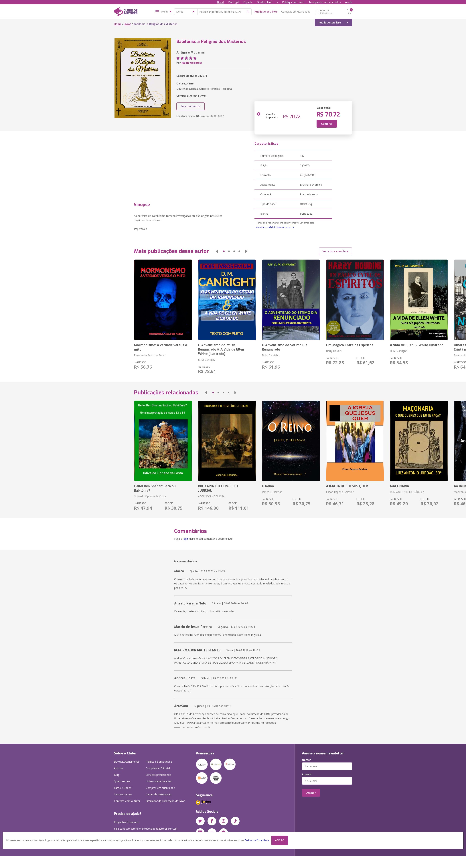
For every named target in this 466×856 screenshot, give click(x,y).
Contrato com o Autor (127, 801)
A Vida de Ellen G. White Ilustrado (416, 345)
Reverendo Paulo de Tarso (149, 355)
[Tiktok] (235, 821)
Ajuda (348, 2)
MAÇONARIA (399, 486)
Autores (118, 768)
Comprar (326, 123)
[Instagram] (223, 821)
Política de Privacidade (257, 840)
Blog (116, 774)
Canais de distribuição (158, 794)
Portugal (233, 2)
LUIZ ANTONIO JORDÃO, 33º (407, 492)
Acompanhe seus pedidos (325, 2)
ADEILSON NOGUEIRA (211, 496)
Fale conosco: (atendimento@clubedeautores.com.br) (145, 828)
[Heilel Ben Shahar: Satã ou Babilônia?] (163, 441)
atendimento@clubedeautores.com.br (275, 227)
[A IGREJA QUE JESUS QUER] (355, 441)
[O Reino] (291, 441)
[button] (217, 251)
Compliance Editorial (158, 768)
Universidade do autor (159, 781)
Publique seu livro (293, 2)
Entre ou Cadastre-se (326, 11)
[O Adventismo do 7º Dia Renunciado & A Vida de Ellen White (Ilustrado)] (227, 300)
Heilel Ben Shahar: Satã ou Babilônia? (155, 488)
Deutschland (264, 2)
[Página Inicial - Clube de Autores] (125, 12)
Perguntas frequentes (126, 822)
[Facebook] (212, 821)
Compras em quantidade (295, 11)
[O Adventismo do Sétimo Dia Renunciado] (291, 300)
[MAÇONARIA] (419, 441)
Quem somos (122, 781)
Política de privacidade (159, 761)
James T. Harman (272, 492)
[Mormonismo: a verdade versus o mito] (163, 300)
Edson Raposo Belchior (340, 492)
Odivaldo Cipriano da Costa (150, 496)
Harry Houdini (334, 351)
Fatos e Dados (122, 788)
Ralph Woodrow (191, 62)
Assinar (311, 792)
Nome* (306, 759)
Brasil (220, 2)
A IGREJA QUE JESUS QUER (347, 486)
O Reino (268, 486)
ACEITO (279, 840)
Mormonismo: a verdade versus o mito (160, 347)
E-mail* (307, 774)
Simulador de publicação (165, 801)
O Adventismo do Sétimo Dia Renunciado (284, 347)
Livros (127, 24)
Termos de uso (123, 794)
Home (117, 24)
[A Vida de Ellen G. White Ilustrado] (419, 300)
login (186, 538)
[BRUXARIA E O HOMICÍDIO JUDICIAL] (227, 441)
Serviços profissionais (158, 774)
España (247, 2)
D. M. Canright (206, 359)
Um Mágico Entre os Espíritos (349, 345)
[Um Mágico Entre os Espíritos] (355, 300)
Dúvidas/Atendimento (127, 761)
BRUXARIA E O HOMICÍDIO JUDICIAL (218, 488)
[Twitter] (200, 821)
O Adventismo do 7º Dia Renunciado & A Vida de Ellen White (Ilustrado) (221, 349)
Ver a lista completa (335, 251)
